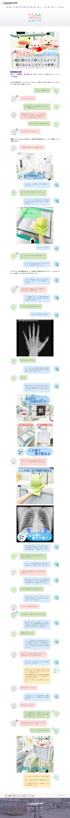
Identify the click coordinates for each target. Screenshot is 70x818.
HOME (6, 794)
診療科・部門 (26, 7)
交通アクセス (54, 7)
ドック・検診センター (33, 679)
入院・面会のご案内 (17, 7)
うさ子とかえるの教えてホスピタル (24, 794)
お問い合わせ (61, 7)
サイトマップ (62, 795)
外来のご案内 (9, 7)
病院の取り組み (12, 794)
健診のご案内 (33, 7)
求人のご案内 (47, 7)
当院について (40, 7)
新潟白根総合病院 (9, 3)
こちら (26, 783)
